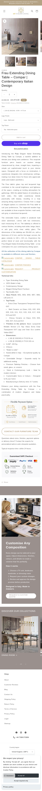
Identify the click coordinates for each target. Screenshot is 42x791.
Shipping (13, 103)
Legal (6, 719)
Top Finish (5, 125)
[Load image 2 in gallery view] (21, 61)
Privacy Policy (9, 714)
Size (3, 106)
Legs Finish (5, 116)
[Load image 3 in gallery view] (32, 61)
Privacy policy (8, 787)
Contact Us (8, 694)
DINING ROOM (8, 655)
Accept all (21, 775)
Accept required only (21, 781)
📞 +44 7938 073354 (21, 737)
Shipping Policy (10, 699)
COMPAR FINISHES (23, 265)
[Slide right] (39, 62)
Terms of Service (10, 709)
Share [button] (6, 482)
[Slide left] (2, 62)
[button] (4, 11)
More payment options (21, 148)
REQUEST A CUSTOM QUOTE (18, 596)
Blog (6, 689)
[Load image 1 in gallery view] (10, 61)
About (6, 680)
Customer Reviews (11, 685)
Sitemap (7, 723)
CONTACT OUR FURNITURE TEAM (21, 431)
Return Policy (9, 704)
